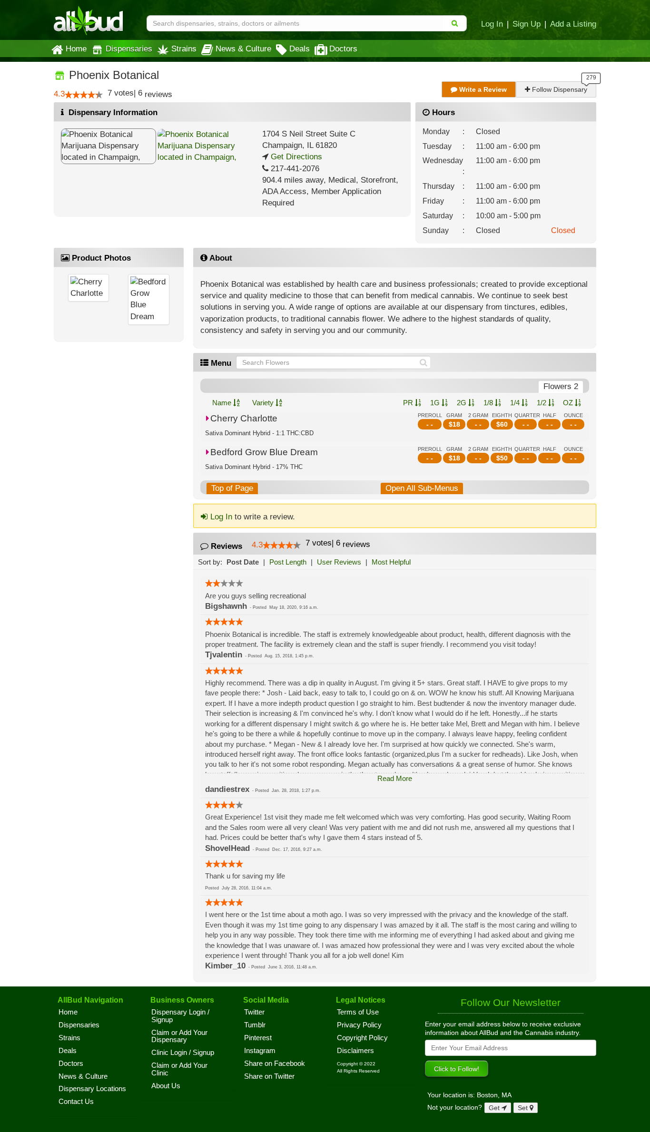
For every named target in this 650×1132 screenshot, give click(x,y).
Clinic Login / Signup (182, 1052)
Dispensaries (129, 48)
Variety (264, 403)
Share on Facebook (274, 1063)
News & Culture (243, 48)
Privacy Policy (359, 1025)
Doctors (343, 48)
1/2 (542, 403)
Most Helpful (391, 562)
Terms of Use (358, 1012)
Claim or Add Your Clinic (179, 1069)
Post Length (287, 562)
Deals (299, 48)
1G (436, 403)
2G (462, 403)
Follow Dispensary (558, 89)
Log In (492, 24)
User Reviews (339, 562)
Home (76, 48)
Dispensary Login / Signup (180, 1016)
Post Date (243, 562)
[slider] (84, 94)
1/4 (516, 403)
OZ (569, 403)
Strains (184, 48)
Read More (394, 778)
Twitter (254, 1012)
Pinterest (258, 1038)
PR (409, 403)
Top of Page (232, 488)
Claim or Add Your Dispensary (179, 1036)
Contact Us (76, 1101)
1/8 (489, 403)
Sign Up (526, 24)
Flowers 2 (560, 386)
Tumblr (255, 1025)
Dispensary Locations (92, 1089)
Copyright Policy (362, 1038)
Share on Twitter (269, 1076)
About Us (165, 1086)
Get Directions (295, 156)
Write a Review (482, 89)
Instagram (260, 1050)
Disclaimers (355, 1050)
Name (222, 403)
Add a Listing (573, 24)
